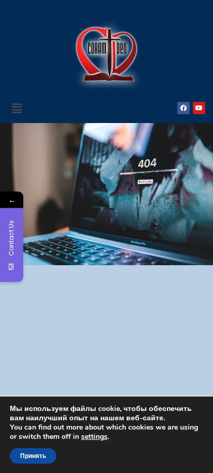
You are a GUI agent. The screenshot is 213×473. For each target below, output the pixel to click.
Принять (33, 456)
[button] (16, 108)
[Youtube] (199, 108)
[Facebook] (183, 108)
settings (94, 436)
